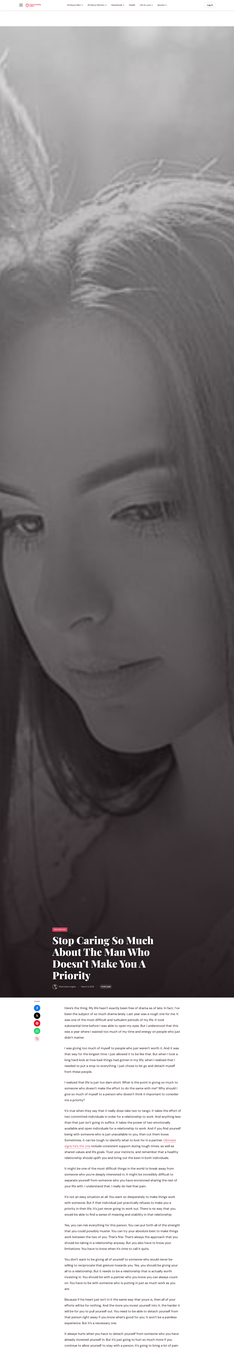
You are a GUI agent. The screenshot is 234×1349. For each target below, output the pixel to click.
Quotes (161, 5)
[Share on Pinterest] (37, 1023)
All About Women (96, 5)
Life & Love (145, 5)
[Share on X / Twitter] (37, 1016)
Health (132, 5)
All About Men (74, 5)
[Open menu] (21, 5)
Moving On (59, 929)
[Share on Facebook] (37, 1008)
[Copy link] (37, 1038)
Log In (210, 5)
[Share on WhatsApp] (37, 1031)
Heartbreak (116, 5)
